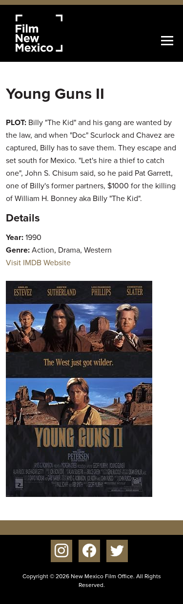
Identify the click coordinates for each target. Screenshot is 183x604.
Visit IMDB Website (38, 262)
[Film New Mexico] (52, 33)
